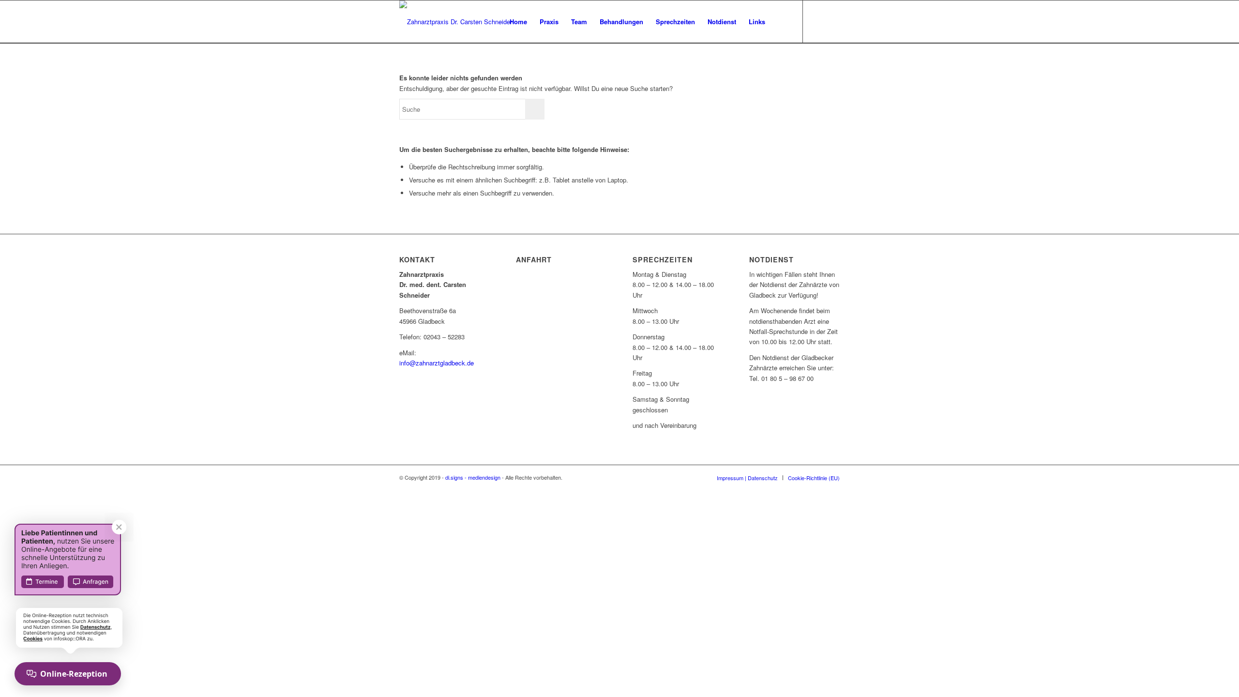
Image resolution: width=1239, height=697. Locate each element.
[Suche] (780, 21)
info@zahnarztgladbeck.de (436, 362)
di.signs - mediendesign (472, 477)
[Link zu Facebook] (818, 21)
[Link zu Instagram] (832, 21)
